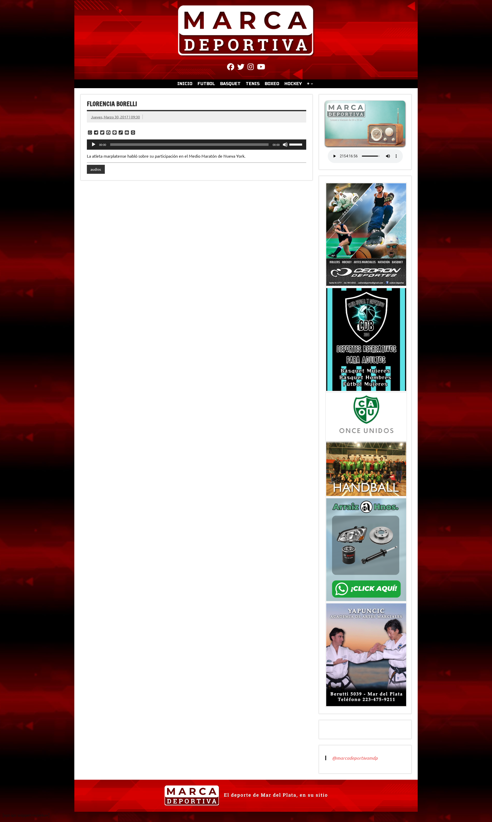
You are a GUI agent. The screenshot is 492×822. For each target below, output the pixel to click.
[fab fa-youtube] (261, 67)
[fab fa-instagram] (251, 67)
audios (95, 169)
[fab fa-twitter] (240, 67)
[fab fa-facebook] (230, 67)
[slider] (296, 144)
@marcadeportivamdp (355, 758)
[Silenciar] (285, 144)
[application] (196, 144)
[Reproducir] (93, 144)
